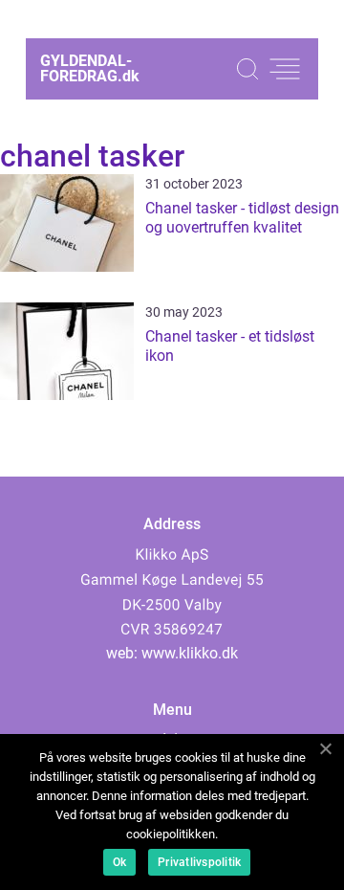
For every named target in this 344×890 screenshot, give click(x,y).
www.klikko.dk (189, 653)
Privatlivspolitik (199, 862)
